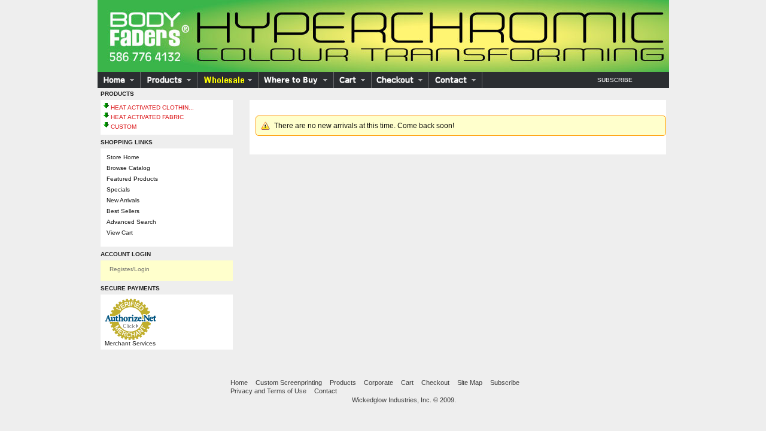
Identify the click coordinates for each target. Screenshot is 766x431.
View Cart (120, 232)
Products (343, 382)
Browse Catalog (128, 168)
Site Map (469, 382)
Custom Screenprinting (289, 382)
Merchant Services (130, 343)
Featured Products (132, 178)
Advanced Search (131, 221)
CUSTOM (123, 126)
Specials (118, 189)
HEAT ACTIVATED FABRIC (147, 117)
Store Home (123, 157)
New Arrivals (123, 200)
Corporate (378, 382)
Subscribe (615, 80)
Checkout (435, 382)
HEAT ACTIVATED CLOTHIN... (152, 107)
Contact (325, 390)
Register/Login (130, 269)
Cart (407, 382)
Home (239, 382)
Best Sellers (123, 211)
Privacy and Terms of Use (268, 390)
